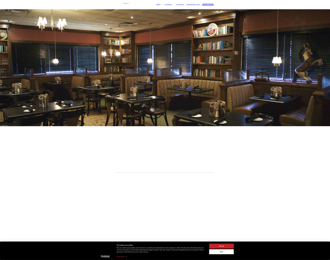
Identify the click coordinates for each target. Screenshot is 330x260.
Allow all (221, 246)
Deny (221, 251)
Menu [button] (158, 4)
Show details (121, 256)
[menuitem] (159, 4)
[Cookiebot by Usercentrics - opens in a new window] (105, 256)
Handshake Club (193, 4)
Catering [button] (168, 4)
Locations (180, 4)
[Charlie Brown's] (126, 4)
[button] (207, 5)
